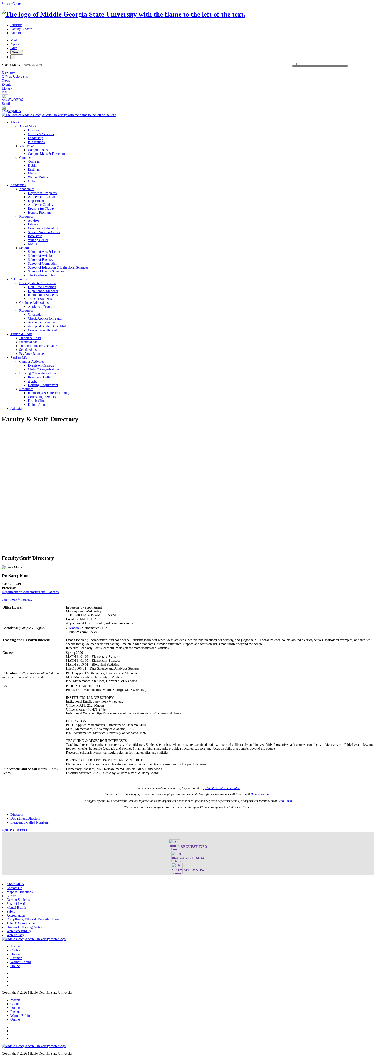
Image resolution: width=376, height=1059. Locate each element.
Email (6, 103)
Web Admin (286, 801)
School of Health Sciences (46, 271)
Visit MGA (27, 146)
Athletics (16, 408)
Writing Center (38, 240)
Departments (36, 201)
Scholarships (28, 350)
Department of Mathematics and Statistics (30, 592)
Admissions (18, 279)
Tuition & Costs (21, 334)
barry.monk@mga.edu (17, 599)
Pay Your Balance (31, 353)
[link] (34, 939)
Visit (13, 40)
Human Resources (261, 794)
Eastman (34, 169)
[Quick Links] (12, 57)
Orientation (35, 314)
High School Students (43, 291)
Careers (12, 896)
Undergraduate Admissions (37, 283)
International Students (43, 295)
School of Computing (42, 263)
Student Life (18, 357)
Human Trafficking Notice (25, 927)
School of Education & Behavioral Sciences (58, 267)
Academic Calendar (41, 197)
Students (16, 25)
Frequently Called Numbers (29, 822)
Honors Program (39, 212)
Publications (36, 142)
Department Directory (25, 818)
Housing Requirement (43, 385)
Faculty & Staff (21, 29)
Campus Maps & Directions (47, 154)
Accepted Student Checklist (47, 326)
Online (32, 181)
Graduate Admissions (34, 303)
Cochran (34, 161)
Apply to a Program (41, 306)
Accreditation (16, 915)
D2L (5, 92)
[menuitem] (192, 151)
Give (13, 48)
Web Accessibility (19, 931)
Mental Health (16, 907)
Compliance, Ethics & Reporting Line (33, 919)
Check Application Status (45, 318)
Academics (18, 185)
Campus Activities (31, 361)
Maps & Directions (20, 892)
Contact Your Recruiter (43, 330)
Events (6, 84)
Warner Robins (38, 177)
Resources (26, 216)
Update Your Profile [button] (15, 830)
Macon (32, 173)
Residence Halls (39, 377)
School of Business (41, 259)
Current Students (18, 900)
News (6, 80)
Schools (24, 248)
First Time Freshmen (42, 287)
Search (16, 52)
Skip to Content (12, 3)
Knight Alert (36, 404)
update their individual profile (221, 788)
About (14, 122)
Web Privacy (15, 935)
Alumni (15, 33)
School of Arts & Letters (44, 252)
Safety (11, 911)
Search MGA (11, 65)
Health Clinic (37, 401)
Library (7, 88)
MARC (33, 244)
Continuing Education (43, 228)
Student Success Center (44, 232)
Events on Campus (41, 365)
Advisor (33, 220)
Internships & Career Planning (48, 393)
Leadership (35, 138)
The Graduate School (42, 275)
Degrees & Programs (42, 193)
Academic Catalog (40, 204)
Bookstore (35, 236)
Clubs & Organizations (43, 369)
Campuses (26, 157)
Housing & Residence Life (37, 373)
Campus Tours (38, 150)
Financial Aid (28, 342)
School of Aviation (41, 255)
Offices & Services (15, 76)
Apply (14, 44)
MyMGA (14, 111)
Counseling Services (42, 397)
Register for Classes (41, 208)
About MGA (28, 126)
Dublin (32, 165)
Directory (8, 72)
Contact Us (14, 888)
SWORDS (15, 100)
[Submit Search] (320, 66)
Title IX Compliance (21, 923)
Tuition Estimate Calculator (38, 346)
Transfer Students (40, 299)
